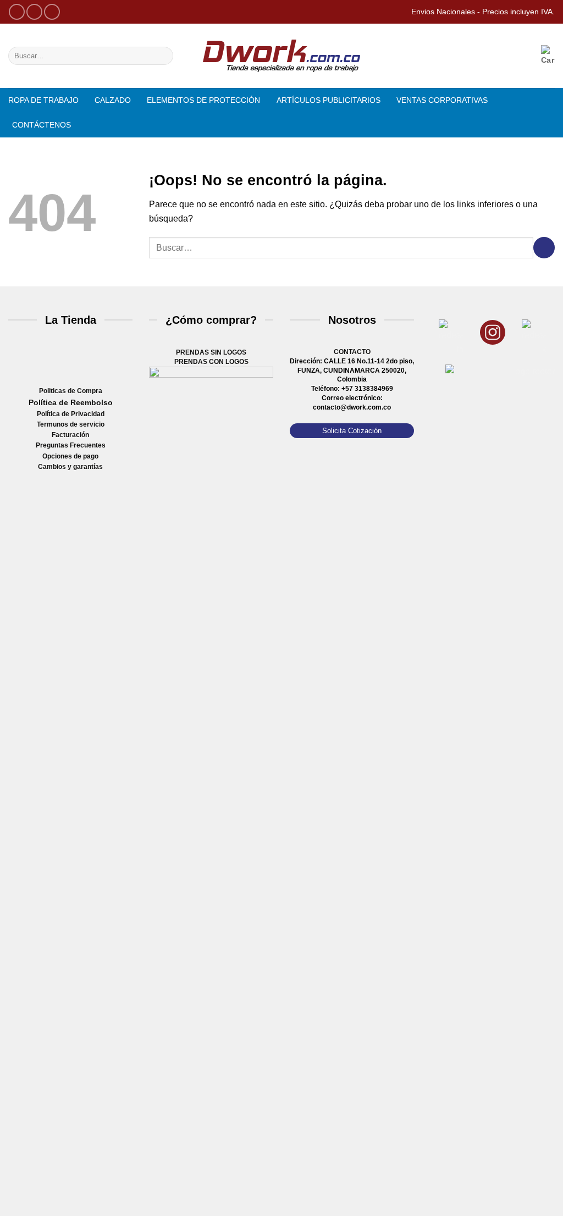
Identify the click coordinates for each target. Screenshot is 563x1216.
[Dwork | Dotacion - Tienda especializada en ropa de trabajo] (281, 56)
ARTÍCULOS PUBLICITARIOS (328, 100)
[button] (519, 55)
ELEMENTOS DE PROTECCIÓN (203, 100)
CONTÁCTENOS (41, 124)
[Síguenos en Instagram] (34, 12)
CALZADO (113, 100)
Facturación (70, 435)
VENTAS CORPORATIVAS (442, 100)
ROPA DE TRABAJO (43, 100)
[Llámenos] (52, 12)
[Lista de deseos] (493, 55)
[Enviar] (162, 56)
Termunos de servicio (70, 424)
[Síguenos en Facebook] (17, 12)
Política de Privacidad (70, 414)
